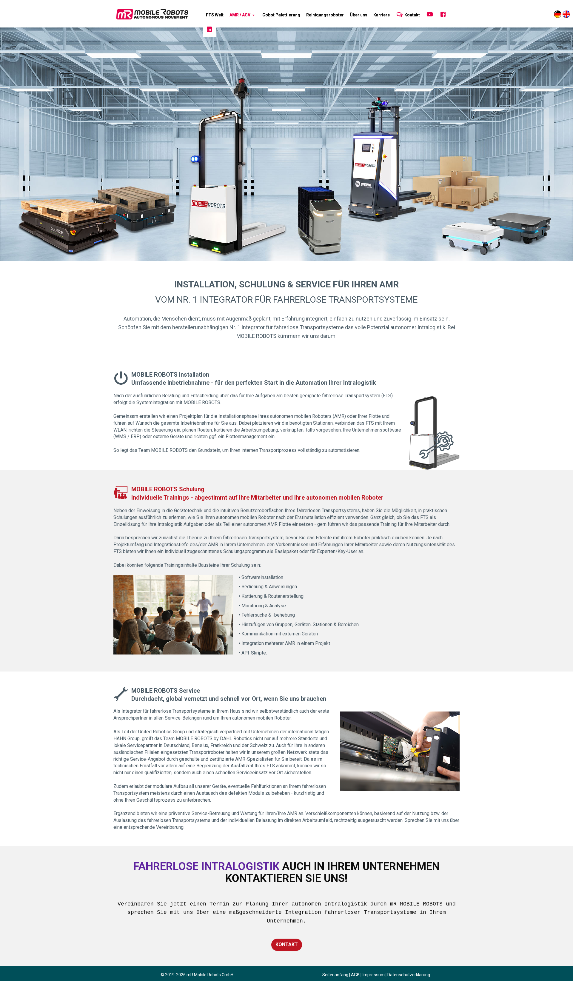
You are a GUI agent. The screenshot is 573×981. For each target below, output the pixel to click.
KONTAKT (286, 944)
